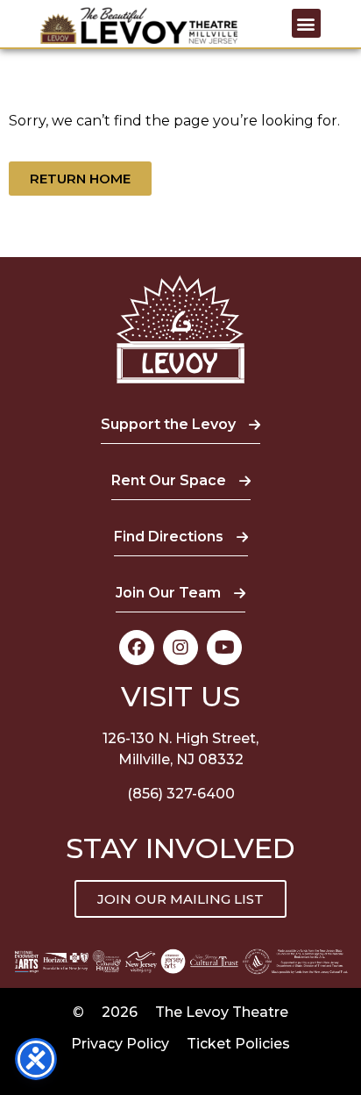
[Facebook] (136, 647)
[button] (306, 23)
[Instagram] (180, 647)
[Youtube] (224, 647)
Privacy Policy (120, 1043)
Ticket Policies (238, 1043)
